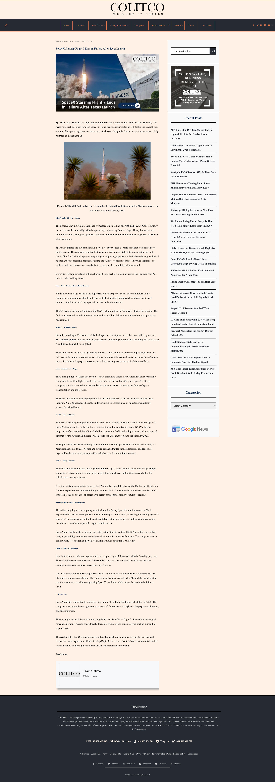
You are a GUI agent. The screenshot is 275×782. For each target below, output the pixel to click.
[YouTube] (268, 25)
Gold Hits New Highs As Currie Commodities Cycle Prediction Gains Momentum (190, 346)
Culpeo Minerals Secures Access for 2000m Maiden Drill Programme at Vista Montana (193, 199)
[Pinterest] (265, 25)
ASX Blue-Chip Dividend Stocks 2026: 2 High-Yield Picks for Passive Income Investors (191, 134)
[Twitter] (257, 25)
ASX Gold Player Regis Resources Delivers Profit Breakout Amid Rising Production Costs (193, 373)
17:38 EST (128, 225)
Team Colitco (68, 41)
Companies (140, 25)
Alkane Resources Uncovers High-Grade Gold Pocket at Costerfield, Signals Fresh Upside (192, 297)
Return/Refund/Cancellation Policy (168, 753)
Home (66, 25)
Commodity (115, 753)
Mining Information (119, 25)
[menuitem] (98, 25)
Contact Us (207, 25)
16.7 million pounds (66, 339)
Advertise (84, 753)
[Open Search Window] (6, 25)
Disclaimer (61, 654)
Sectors (178, 25)
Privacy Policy (143, 753)
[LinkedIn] (272, 25)
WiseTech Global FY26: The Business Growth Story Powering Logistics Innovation (190, 237)
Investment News (159, 25)
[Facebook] (254, 25)
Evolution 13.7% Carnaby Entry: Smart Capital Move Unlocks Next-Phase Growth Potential (193, 161)
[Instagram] (261, 25)
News (105, 753)
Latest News (97, 25)
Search (213, 51)
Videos (191, 25)
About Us (80, 25)
